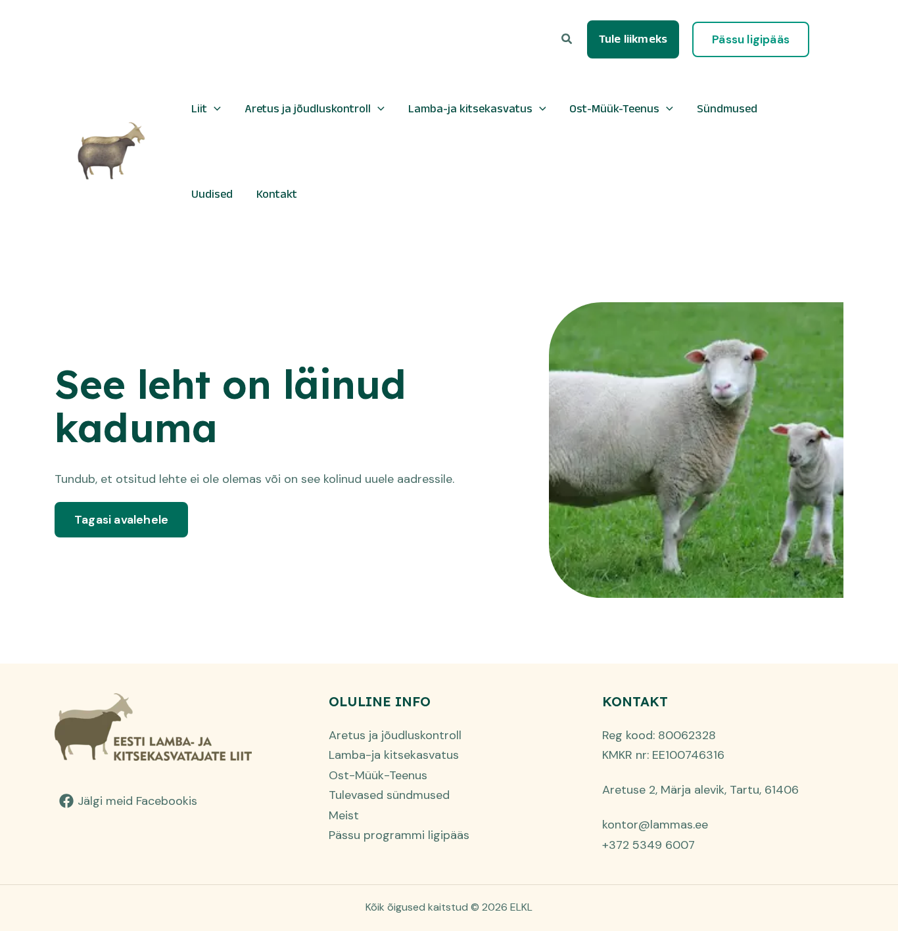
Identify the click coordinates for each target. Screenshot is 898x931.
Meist (344, 815)
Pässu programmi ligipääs (399, 835)
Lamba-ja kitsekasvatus (470, 108)
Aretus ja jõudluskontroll (308, 108)
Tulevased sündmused (389, 795)
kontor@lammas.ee (655, 824)
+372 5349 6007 (648, 845)
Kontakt (276, 193)
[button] (567, 40)
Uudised (212, 193)
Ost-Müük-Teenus (614, 108)
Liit (199, 108)
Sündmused (727, 108)
